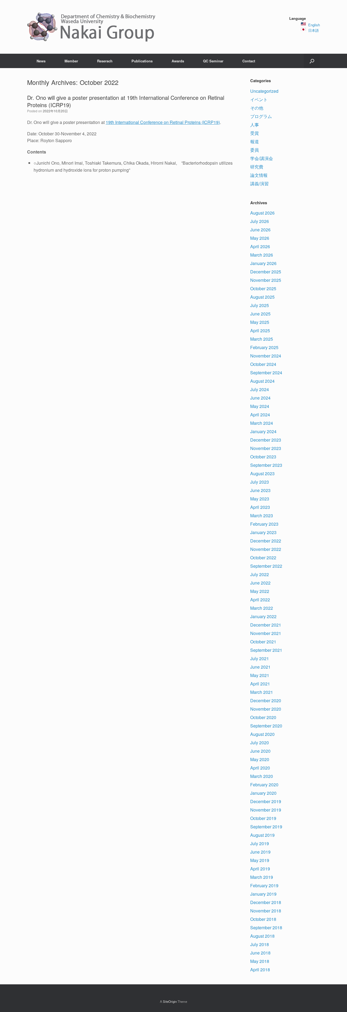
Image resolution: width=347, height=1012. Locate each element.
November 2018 (265, 911)
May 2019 (259, 860)
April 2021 (260, 684)
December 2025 (265, 272)
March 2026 (261, 255)
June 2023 (260, 490)
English (314, 24)
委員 (254, 150)
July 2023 (259, 482)
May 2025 (259, 322)
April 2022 (260, 599)
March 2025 (261, 339)
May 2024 (259, 406)
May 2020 (259, 759)
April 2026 (260, 246)
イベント (259, 99)
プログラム (261, 116)
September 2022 (266, 566)
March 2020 (261, 776)
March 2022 (261, 608)
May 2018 (259, 961)
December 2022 (265, 541)
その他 (256, 108)
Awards (178, 60)
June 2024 (260, 398)
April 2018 (260, 969)
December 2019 (265, 801)
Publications (142, 60)
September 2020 (266, 726)
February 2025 (264, 347)
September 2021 (266, 650)
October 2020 (263, 717)
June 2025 (260, 314)
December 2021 (265, 625)
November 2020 (265, 709)
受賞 (254, 133)
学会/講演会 (261, 158)
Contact (248, 60)
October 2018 (263, 919)
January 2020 (263, 793)
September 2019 (266, 826)
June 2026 (260, 229)
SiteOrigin (170, 1001)
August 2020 (262, 734)
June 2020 (260, 751)
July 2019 (259, 843)
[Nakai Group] (92, 26)
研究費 (256, 167)
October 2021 (263, 642)
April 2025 (260, 330)
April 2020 (260, 768)
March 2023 (261, 515)
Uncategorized (264, 91)
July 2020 (259, 742)
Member (71, 60)
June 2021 (260, 667)
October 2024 (263, 364)
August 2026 (262, 213)
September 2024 (266, 372)
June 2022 (260, 583)
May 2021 (259, 675)
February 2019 (264, 885)
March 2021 (261, 692)
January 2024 (263, 431)
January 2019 (263, 894)
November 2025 (265, 280)
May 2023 (259, 499)
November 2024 (265, 356)
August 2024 (262, 381)
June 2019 (260, 852)
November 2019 (265, 810)
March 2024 (261, 423)
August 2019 (262, 835)
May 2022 (259, 591)
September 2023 (266, 465)
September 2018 (266, 927)
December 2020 (265, 700)
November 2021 (265, 633)
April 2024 (260, 414)
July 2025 (259, 305)
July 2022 (259, 574)
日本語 (313, 30)
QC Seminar (213, 60)
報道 (254, 141)
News (41, 60)
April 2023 (260, 507)
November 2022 (265, 549)
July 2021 (259, 658)
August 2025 (262, 297)
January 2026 (263, 263)
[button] (312, 61)
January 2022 (263, 616)
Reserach (105, 60)
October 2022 (263, 557)
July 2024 (259, 389)
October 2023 (263, 457)
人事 (254, 125)
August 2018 (262, 936)
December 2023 (265, 440)
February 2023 (264, 524)
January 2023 (263, 532)
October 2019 (263, 818)
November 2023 (265, 448)
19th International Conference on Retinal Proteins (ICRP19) (163, 122)
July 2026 (259, 221)
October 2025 (263, 288)
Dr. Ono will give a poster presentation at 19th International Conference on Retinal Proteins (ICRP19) (125, 101)
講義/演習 (259, 183)
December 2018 (265, 902)
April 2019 (260, 869)
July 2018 (259, 944)
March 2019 (261, 877)
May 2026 (259, 238)
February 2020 (264, 784)
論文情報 (259, 175)
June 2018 (260, 953)
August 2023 (262, 473)
